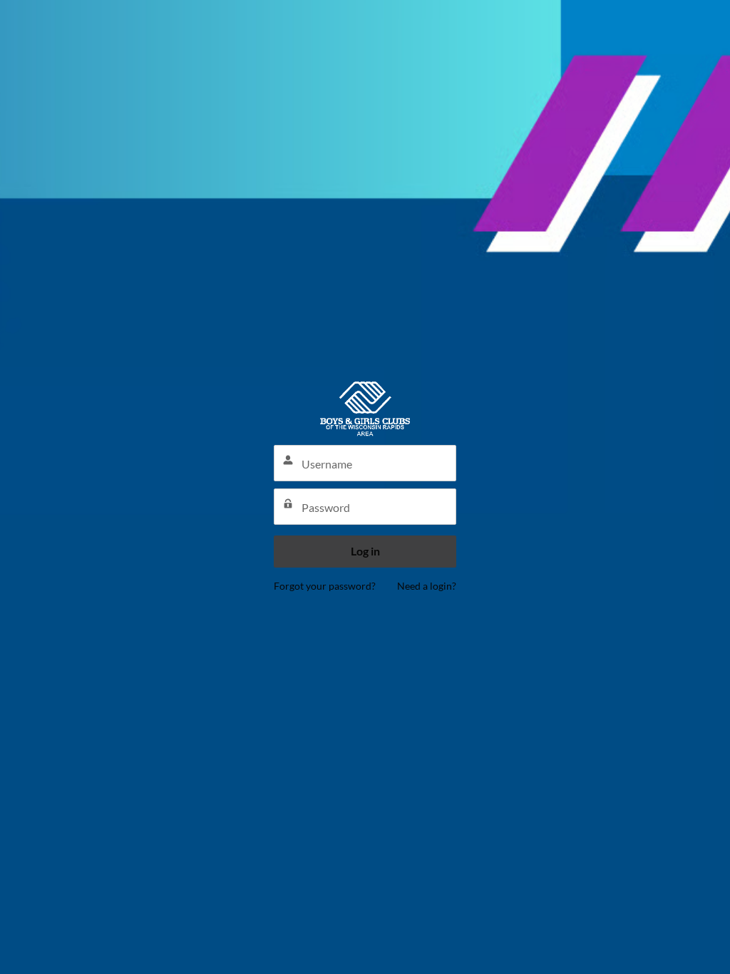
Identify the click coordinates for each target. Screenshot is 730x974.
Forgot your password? (325, 586)
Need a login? (426, 586)
